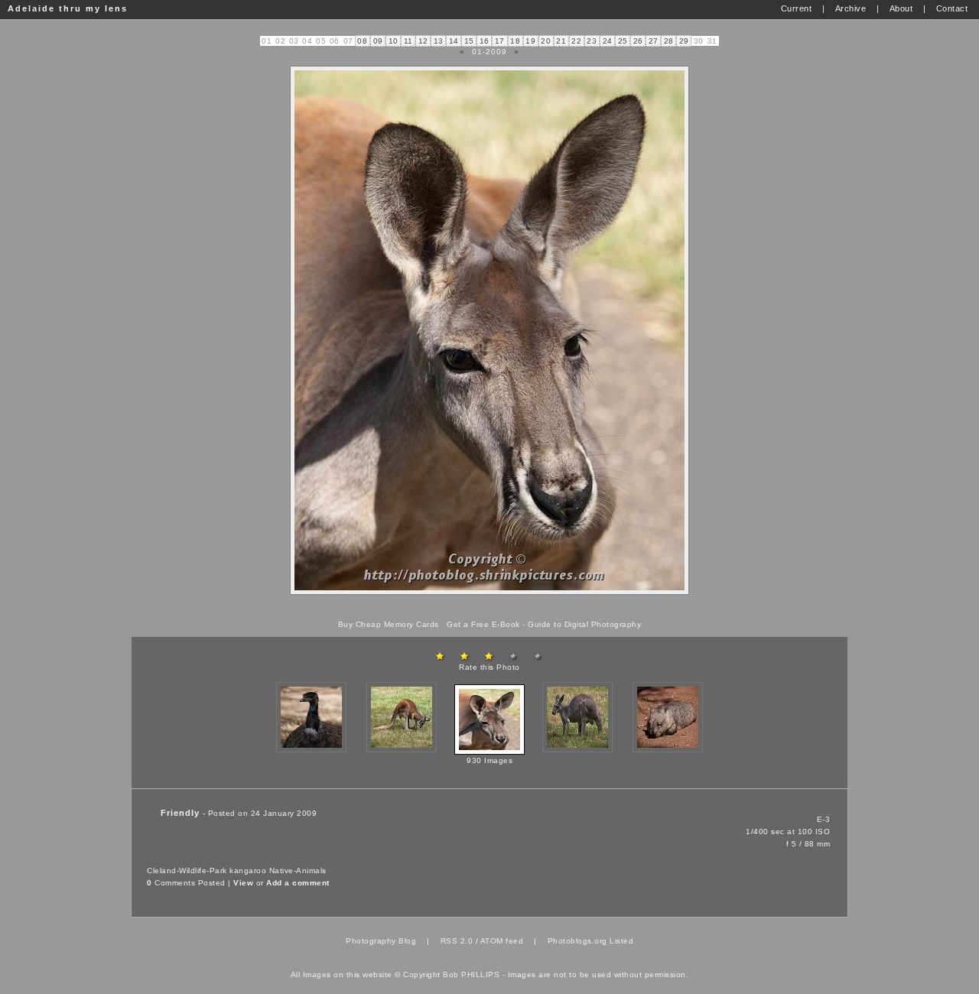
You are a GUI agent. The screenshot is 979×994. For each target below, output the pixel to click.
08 (362, 41)
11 (408, 41)
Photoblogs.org (577, 941)
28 (669, 41)
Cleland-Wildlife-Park (187, 870)
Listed (621, 941)
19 (530, 41)
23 (592, 41)
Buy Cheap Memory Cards (388, 624)
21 (561, 41)
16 (485, 41)
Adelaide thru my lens (68, 8)
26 (638, 41)
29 (684, 41)
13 (439, 41)
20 (546, 41)
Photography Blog (381, 941)
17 (500, 41)
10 (393, 41)
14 (454, 41)
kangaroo (247, 870)
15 (469, 41)
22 (576, 41)
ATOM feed (502, 941)
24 (608, 41)
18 (515, 41)
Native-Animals (298, 870)
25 (623, 41)
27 (654, 41)
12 (423, 41)
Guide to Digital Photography (584, 624)
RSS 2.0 (457, 941)
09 (378, 41)
